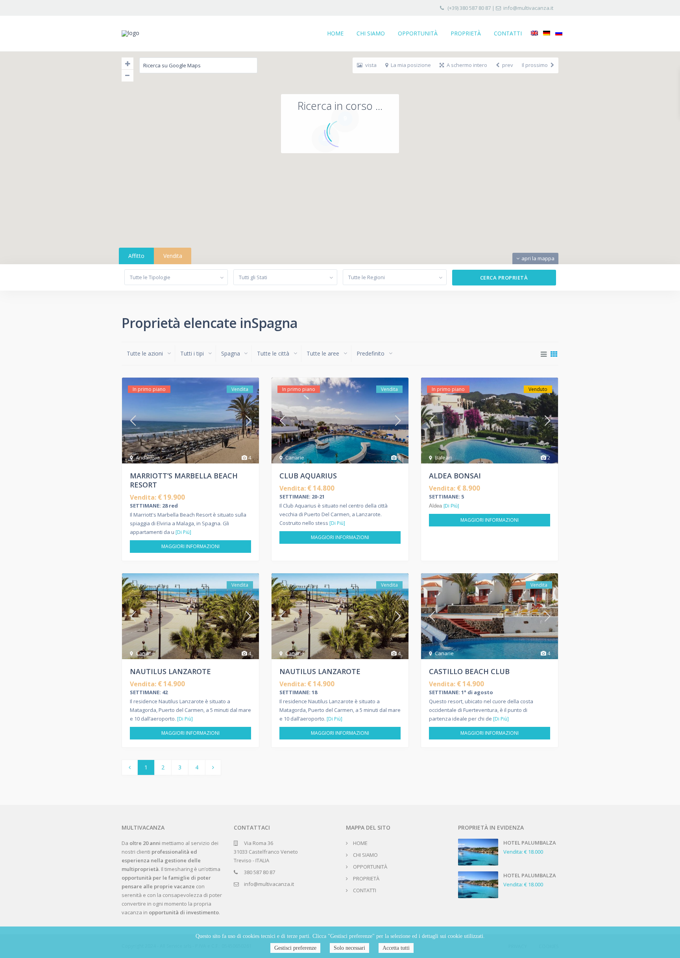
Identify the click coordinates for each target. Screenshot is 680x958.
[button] (358, 196)
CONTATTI (508, 33)
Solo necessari (349, 948)
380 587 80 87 (259, 872)
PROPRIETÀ (466, 33)
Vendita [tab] (172, 255)
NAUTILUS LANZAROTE (170, 671)
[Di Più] (183, 532)
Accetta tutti (396, 948)
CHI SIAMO (371, 33)
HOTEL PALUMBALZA (529, 842)
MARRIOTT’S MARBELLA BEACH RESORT (184, 480)
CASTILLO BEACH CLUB (469, 671)
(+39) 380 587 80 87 (469, 7)
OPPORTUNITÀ (418, 33)
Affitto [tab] (136, 255)
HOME (335, 33)
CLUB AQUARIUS (308, 475)
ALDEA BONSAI (455, 475)
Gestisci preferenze (295, 948)
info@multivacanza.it (528, 7)
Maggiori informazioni (190, 546)
